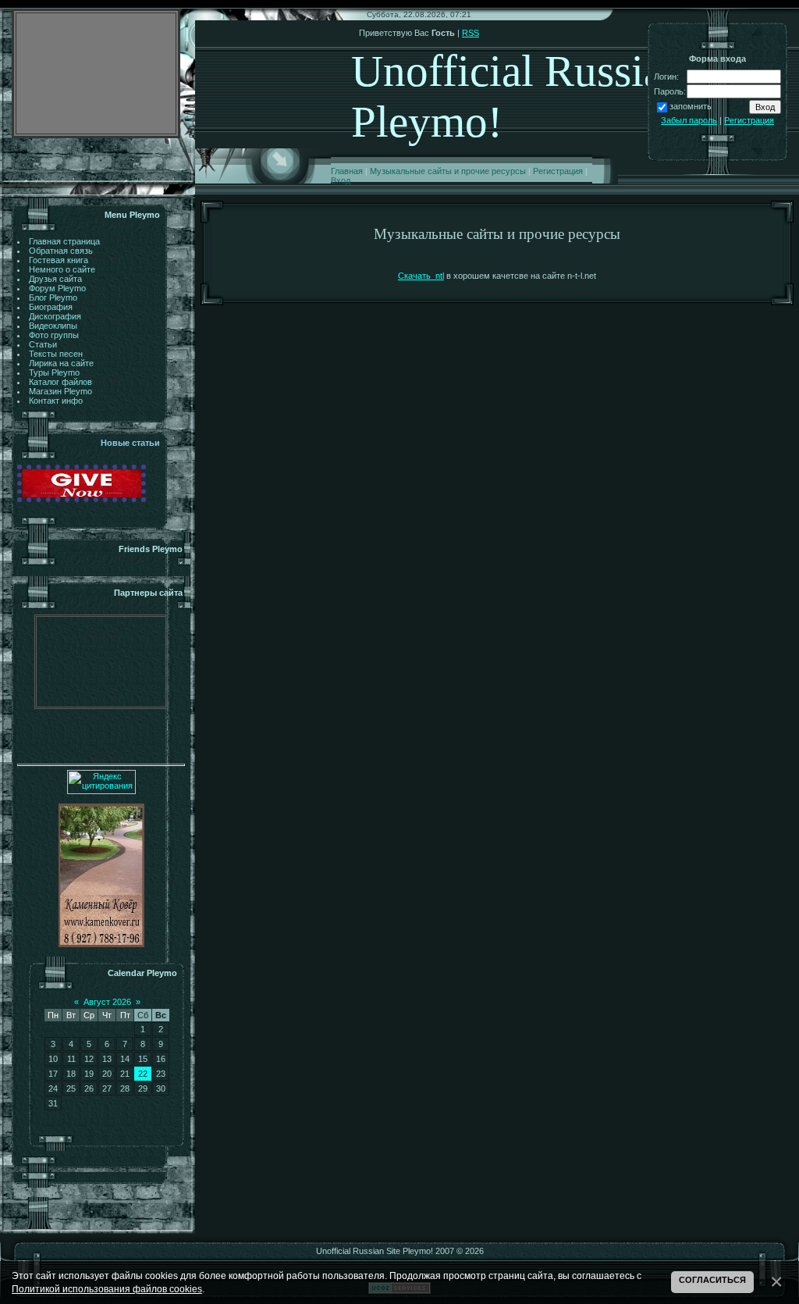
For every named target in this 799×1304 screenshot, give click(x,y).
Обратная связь (61, 250)
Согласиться (712, 1279)
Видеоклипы (53, 325)
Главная (347, 171)
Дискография (55, 316)
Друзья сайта (55, 278)
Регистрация (558, 171)
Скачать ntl (421, 275)
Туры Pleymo (54, 372)
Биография (51, 307)
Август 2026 (107, 1002)
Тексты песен (56, 353)
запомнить (690, 106)
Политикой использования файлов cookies (107, 1289)
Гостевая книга (58, 260)
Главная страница (64, 241)
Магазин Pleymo (60, 391)
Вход (340, 180)
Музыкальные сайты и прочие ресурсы (448, 171)
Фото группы (54, 335)
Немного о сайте (62, 269)
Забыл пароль (689, 120)
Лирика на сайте (61, 363)
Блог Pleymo (53, 297)
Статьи (43, 344)
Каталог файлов (60, 382)
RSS (470, 32)
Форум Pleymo (57, 288)
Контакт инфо (56, 400)
